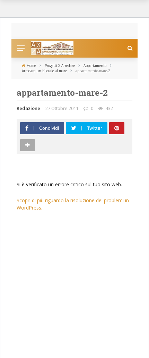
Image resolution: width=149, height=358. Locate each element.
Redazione (28, 108)
